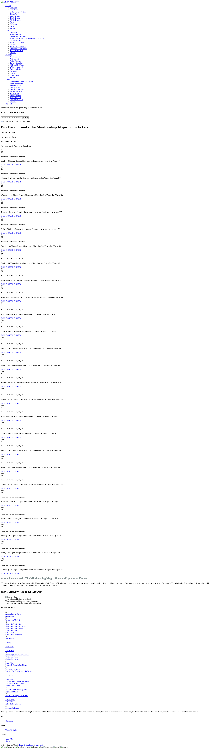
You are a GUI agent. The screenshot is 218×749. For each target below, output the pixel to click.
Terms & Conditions (26, 745)
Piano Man (9, 663)
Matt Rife (13, 73)
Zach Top (13, 8)
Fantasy (8, 643)
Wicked (12, 45)
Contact (8, 741)
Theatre (8, 30)
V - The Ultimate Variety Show (16, 690)
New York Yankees (17, 90)
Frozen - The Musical (17, 42)
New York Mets (15, 98)
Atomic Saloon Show (13, 614)
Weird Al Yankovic (17, 67)
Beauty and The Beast (18, 36)
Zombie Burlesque (12, 708)
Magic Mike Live (11, 659)
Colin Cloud (9, 632)
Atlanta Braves (15, 96)
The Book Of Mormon (18, 47)
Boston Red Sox (16, 92)
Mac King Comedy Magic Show (17, 655)
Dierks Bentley (15, 20)
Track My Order (11, 730)
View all (13, 28)
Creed (12, 22)
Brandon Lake (15, 16)
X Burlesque (10, 700)
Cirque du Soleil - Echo (18, 49)
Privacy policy (39, 745)
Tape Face (9, 679)
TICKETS (17, 165)
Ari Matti (13, 71)
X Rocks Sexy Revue (13, 704)
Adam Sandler (15, 57)
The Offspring (15, 18)
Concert (8, 6)
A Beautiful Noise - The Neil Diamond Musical (27, 38)
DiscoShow (9, 638)
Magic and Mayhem (12, 657)
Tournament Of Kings (13, 685)
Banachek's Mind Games (14, 620)
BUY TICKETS (7, 165)
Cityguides (9, 104)
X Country (9, 702)
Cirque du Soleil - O (12, 630)
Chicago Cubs (15, 87)
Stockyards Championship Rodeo (22, 81)
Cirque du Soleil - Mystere (14, 628)
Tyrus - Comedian (16, 63)
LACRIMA (9, 651)
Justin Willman (15, 61)
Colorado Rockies (16, 100)
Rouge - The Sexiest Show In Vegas (18, 671)
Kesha (12, 26)
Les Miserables (15, 40)
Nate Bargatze (15, 59)
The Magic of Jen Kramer (14, 683)
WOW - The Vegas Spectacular (16, 696)
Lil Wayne (13, 24)
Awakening (9, 616)
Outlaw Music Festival (18, 12)
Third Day (13, 14)
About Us (8, 739)
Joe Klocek (9, 647)
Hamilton (13, 32)
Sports (7, 79)
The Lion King (15, 34)
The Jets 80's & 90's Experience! (17, 681)
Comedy (8, 55)
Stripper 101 (9, 675)
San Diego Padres (16, 83)
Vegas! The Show (11, 692)
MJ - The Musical (16, 51)
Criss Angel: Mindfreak (13, 634)
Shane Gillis (14, 75)
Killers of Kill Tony (17, 65)
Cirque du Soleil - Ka (13, 624)
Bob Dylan (14, 10)
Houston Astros (15, 85)
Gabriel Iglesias (15, 69)
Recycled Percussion (12, 669)
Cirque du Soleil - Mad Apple (16, 626)
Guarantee (9, 721)
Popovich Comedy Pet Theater (16, 665)
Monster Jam (14, 94)
